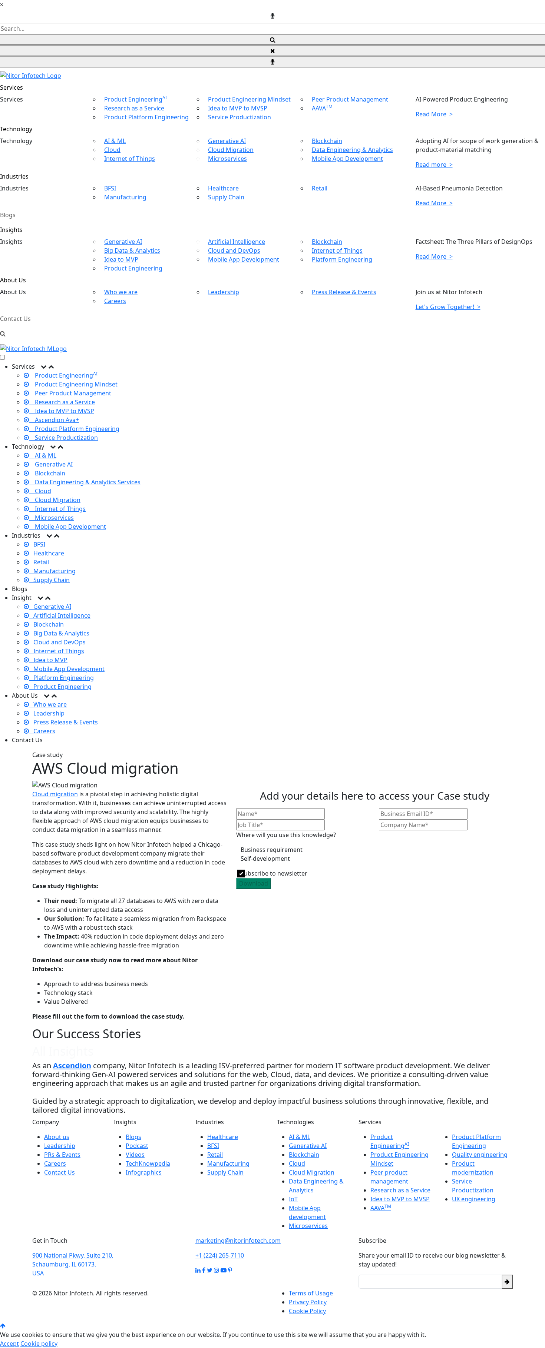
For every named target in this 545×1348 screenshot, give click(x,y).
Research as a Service (134, 108)
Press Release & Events (344, 292)
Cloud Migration (231, 150)
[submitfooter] (507, 1282)
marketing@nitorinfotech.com (238, 1240)
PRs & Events (62, 1155)
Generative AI (227, 141)
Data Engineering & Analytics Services (85, 482)
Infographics (144, 1172)
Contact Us (15, 319)
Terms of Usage (311, 1293)
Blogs (8, 215)
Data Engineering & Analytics (352, 150)
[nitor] (33, 348)
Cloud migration (55, 794)
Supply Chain (226, 197)
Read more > (434, 164)
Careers (115, 301)
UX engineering (473, 1199)
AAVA (322, 108)
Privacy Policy (308, 1302)
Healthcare (223, 188)
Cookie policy (38, 1343)
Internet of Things (129, 159)
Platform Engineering (342, 259)
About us (56, 1137)
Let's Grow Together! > (448, 307)
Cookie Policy (307, 1311)
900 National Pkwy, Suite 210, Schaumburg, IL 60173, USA (72, 1264)
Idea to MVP (121, 259)
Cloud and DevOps (234, 250)
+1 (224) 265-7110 (219, 1255)
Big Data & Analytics (132, 250)
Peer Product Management (350, 99)
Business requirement (272, 850)
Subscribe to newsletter (274, 873)
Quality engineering (480, 1155)
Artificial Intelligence (236, 242)
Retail (319, 188)
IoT (293, 1199)
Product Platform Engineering (146, 117)
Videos (135, 1155)
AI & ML (115, 141)
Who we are (121, 292)
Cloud (112, 150)
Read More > (434, 114)
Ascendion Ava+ (54, 420)
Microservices (227, 159)
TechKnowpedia (148, 1163)
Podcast (137, 1146)
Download (253, 883)
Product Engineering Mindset (249, 99)
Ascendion (72, 1065)
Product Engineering (135, 99)
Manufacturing (125, 197)
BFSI (110, 188)
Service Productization (239, 117)
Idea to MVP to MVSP (237, 108)
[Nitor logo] (30, 75)
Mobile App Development (347, 159)
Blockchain (327, 141)
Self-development (265, 858)
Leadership (223, 292)
